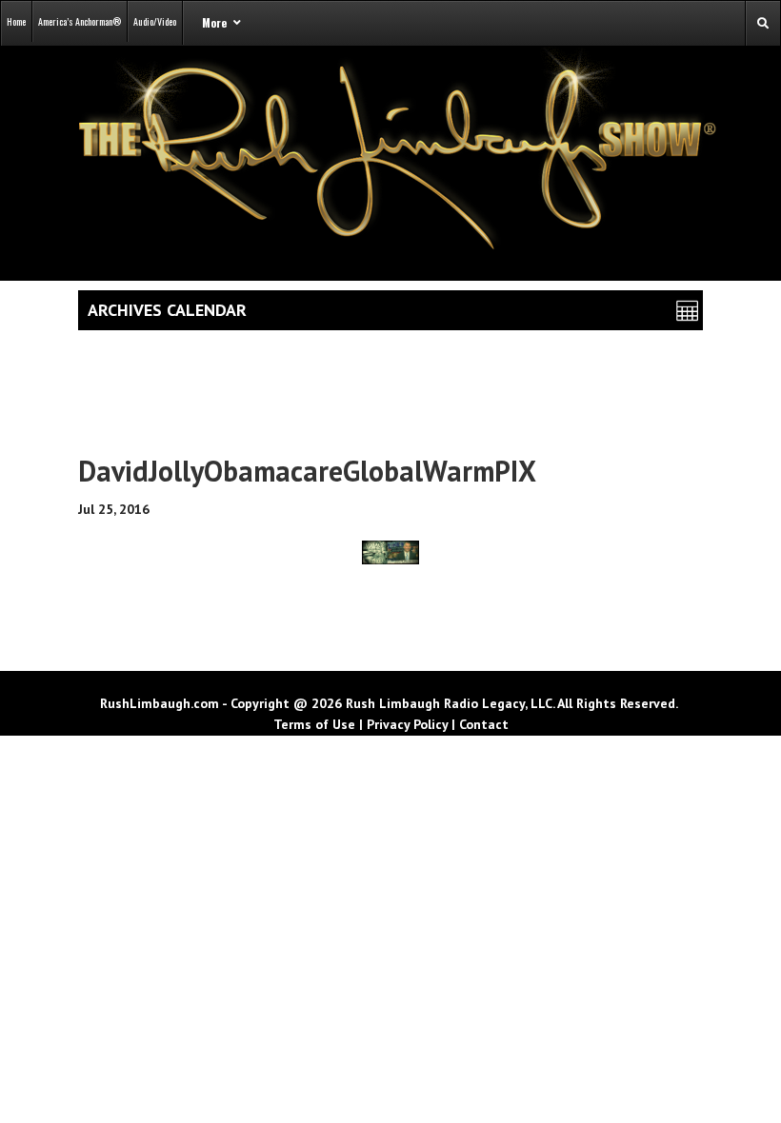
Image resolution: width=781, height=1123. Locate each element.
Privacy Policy (407, 724)
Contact (484, 724)
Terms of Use (314, 724)
